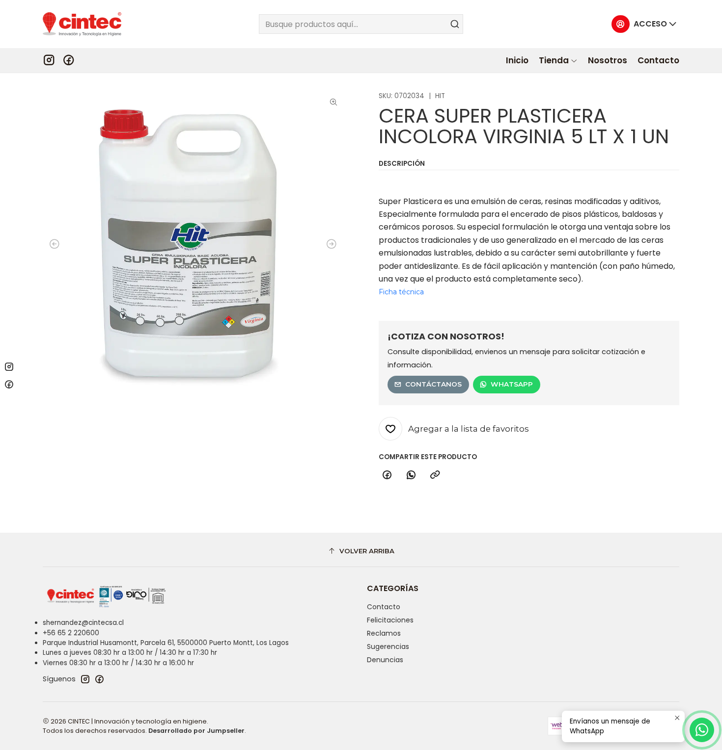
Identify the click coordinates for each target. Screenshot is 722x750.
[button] (558, 60)
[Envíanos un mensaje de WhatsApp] (702, 730)
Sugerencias (388, 646)
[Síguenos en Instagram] (49, 60)
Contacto (383, 607)
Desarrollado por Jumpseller (196, 730)
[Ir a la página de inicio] (82, 24)
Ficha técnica (401, 291)
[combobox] (361, 24)
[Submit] (454, 24)
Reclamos (384, 633)
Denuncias (385, 660)
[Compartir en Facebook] (387, 475)
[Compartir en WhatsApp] (411, 475)
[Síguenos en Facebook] (68, 60)
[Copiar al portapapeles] (435, 475)
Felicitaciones (390, 620)
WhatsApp (512, 384)
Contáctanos (433, 384)
